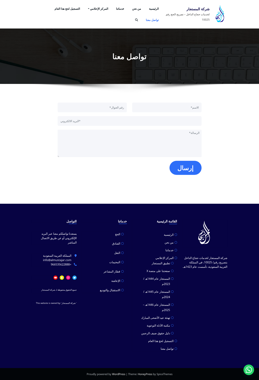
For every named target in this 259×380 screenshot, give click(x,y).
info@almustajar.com (57, 260)
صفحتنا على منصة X (158, 271)
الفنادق (116, 243)
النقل (117, 253)
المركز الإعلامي (99, 9)
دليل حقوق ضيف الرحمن (155, 333)
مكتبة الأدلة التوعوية (158, 325)
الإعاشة (115, 281)
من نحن (136, 9)
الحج (117, 234)
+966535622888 (61, 264)
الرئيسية (154, 9)
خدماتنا (120, 9)
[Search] (136, 20)
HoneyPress (145, 374)
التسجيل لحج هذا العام (67, 9)
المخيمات (114, 262)
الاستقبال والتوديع (110, 290)
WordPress (118, 374)
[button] (248, 370)
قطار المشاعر (112, 271)
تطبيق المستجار (161, 263)
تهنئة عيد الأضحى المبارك (155, 318)
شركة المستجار (198, 9)
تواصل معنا (152, 20)
